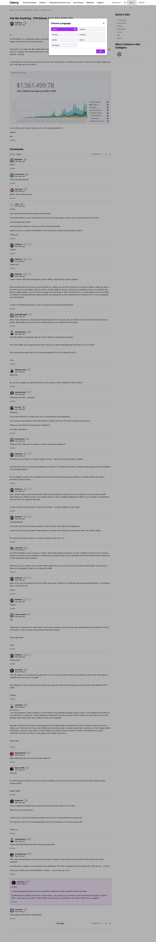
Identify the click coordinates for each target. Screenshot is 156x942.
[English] (14, 2)
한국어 (82, 40)
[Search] (125, 2)
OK (101, 51)
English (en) (116, 2)
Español (82, 29)
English (54, 29)
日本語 (54, 40)
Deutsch (55, 34)
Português (55, 45)
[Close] (103, 23)
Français (83, 34)
